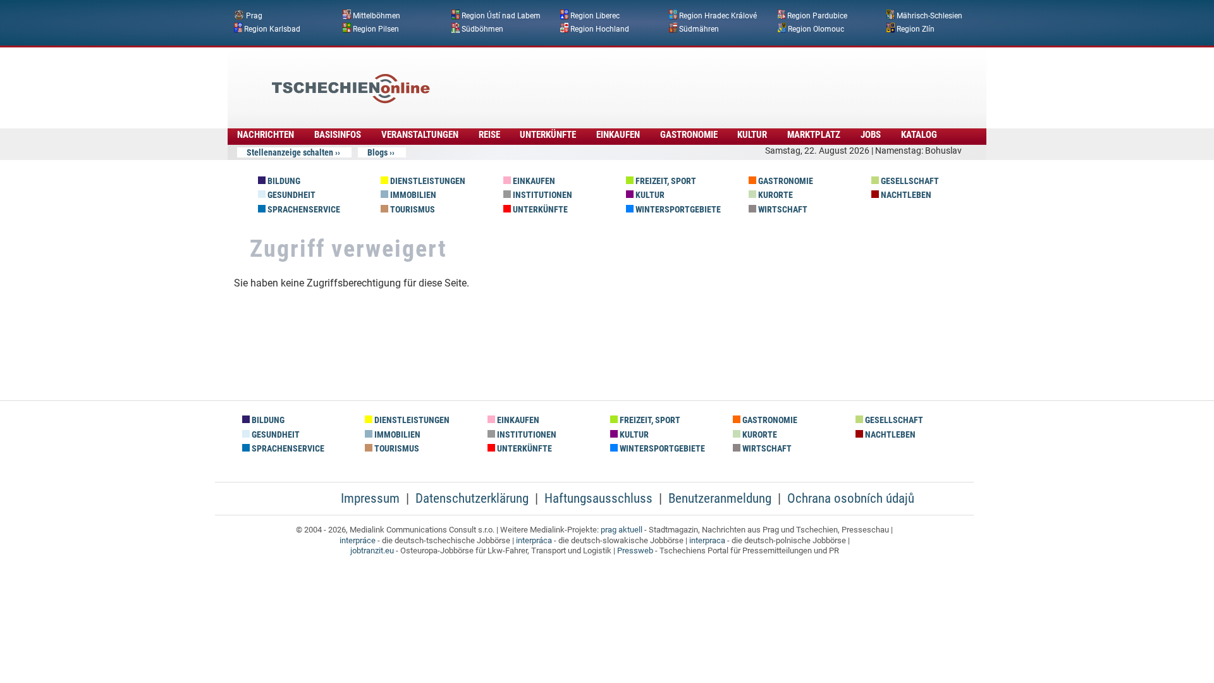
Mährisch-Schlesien (929, 15)
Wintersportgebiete (677, 209)
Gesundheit (291, 195)
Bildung (283, 181)
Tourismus (411, 209)
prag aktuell (621, 529)
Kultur (752, 134)
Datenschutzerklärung (472, 498)
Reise (489, 134)
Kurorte (774, 195)
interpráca (534, 540)
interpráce (358, 540)
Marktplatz (813, 134)
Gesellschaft (909, 181)
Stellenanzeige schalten (290, 152)
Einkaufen (618, 134)
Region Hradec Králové (718, 15)
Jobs (871, 134)
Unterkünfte (548, 134)
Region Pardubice (817, 15)
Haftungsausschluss (598, 498)
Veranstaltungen (419, 134)
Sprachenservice (303, 209)
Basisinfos (337, 134)
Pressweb (635, 550)
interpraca (707, 540)
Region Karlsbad (272, 28)
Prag (254, 15)
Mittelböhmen (376, 15)
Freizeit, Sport (665, 181)
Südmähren (699, 28)
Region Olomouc (816, 28)
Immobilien (412, 195)
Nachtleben (905, 195)
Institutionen (541, 195)
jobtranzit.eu (372, 550)
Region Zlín (916, 28)
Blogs (377, 152)
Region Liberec (595, 15)
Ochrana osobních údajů (850, 498)
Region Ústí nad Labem (501, 15)
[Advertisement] (641, 79)
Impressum (370, 498)
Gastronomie (689, 134)
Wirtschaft (781, 209)
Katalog (919, 134)
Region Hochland (599, 28)
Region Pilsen (376, 28)
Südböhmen (482, 28)
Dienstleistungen (426, 181)
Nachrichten (265, 134)
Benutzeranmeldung (719, 498)
